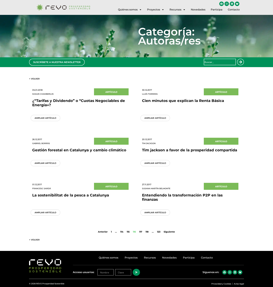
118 (147, 231)
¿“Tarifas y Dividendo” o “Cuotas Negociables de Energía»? (78, 102)
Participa (216, 9)
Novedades (198, 9)
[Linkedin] (232, 4)
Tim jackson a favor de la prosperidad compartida (189, 150)
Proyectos (153, 9)
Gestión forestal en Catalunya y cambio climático (79, 150)
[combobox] (220, 62)
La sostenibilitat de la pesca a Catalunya (70, 195)
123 (158, 231)
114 (121, 231)
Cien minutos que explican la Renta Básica (183, 100)
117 (140, 231)
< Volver (34, 78)
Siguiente (169, 231)
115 (128, 231)
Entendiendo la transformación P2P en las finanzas (182, 197)
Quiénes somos (128, 9)
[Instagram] (226, 4)
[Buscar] (240, 62)
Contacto (234, 9)
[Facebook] (221, 4)
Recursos (175, 9)
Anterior (103, 231)
